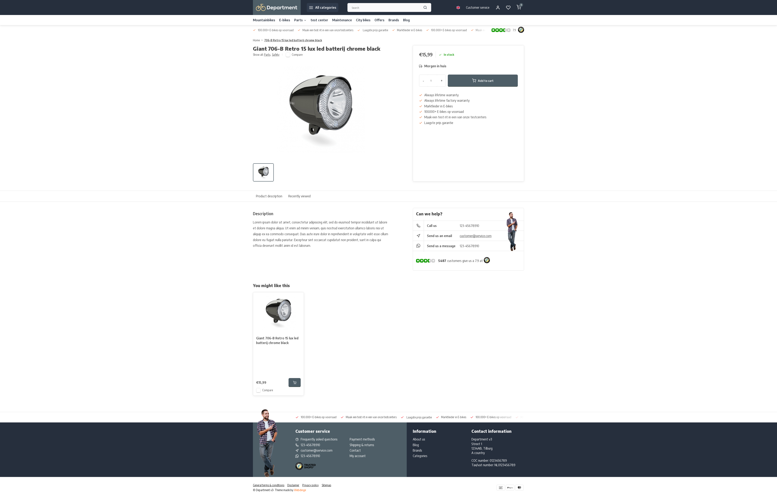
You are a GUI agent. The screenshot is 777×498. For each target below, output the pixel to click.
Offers (379, 20)
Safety (275, 54)
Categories (420, 456)
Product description (269, 196)
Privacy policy (310, 485)
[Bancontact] (501, 488)
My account (358, 456)
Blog (406, 20)
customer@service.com (475, 236)
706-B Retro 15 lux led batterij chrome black (293, 40)
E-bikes (284, 20)
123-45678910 (469, 226)
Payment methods (362, 439)
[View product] (295, 382)
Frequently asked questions (319, 439)
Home (256, 40)
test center (319, 20)
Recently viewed (299, 196)
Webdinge (300, 490)
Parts (298, 20)
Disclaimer (293, 485)
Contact (355, 450)
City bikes (363, 20)
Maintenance (342, 20)
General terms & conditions (268, 485)
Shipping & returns (362, 445)
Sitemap (326, 485)
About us (419, 439)
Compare (297, 54)
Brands (393, 20)
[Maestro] (519, 488)
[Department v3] (277, 7)
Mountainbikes (264, 20)
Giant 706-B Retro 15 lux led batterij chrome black (277, 340)
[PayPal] (510, 488)
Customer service (477, 7)
